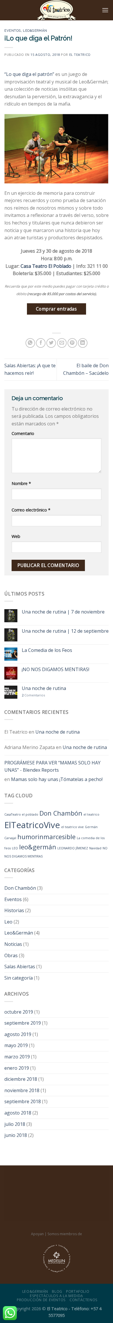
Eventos (12, 30)
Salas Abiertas (19, 966)
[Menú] (105, 10)
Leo (8, 922)
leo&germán (37, 847)
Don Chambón (60, 813)
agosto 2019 (17, 1034)
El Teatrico (80, 54)
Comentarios (33, 695)
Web (16, 536)
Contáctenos (84, 1299)
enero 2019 (16, 1068)
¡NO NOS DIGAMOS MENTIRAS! (55, 669)
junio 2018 (15, 1135)
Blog (57, 1291)
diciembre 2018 (20, 1079)
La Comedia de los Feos (47, 650)
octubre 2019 (18, 1012)
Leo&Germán (35, 30)
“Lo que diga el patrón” (29, 74)
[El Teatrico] (56, 10)
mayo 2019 (16, 1045)
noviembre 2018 (21, 1090)
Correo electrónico (31, 510)
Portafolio (77, 1291)
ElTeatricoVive (32, 825)
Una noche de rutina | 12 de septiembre (65, 631)
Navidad (95, 848)
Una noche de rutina (44, 688)
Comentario (23, 433)
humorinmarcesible (46, 836)
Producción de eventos (41, 1299)
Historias (14, 910)
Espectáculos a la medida (56, 1295)
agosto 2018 (17, 1113)
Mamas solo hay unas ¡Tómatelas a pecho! (57, 779)
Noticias (13, 944)
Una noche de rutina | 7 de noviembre (63, 612)
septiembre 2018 (22, 1101)
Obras (11, 955)
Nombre (21, 483)
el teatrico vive (72, 827)
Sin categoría (18, 978)
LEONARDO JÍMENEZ (72, 848)
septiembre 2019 (22, 1023)
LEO (15, 848)
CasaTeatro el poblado (21, 814)
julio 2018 (14, 1124)
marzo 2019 (17, 1056)
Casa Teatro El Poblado (46, 266)
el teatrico (91, 814)
